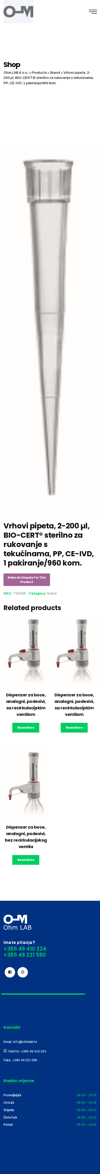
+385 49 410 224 (33, 1051)
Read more (25, 727)
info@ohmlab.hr (25, 1042)
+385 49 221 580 (24, 1060)
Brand (52, 593)
